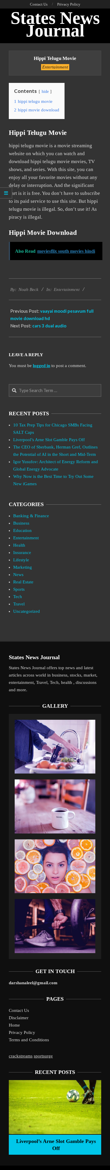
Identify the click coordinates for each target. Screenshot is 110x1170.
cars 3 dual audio (49, 325)
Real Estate (23, 582)
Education (22, 530)
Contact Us (19, 1010)
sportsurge (43, 1056)
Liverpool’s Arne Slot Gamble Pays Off (49, 439)
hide (45, 91)
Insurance (22, 552)
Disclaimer (18, 1017)
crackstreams (21, 1056)
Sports (19, 589)
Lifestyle (21, 560)
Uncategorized (26, 611)
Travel (19, 604)
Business (21, 523)
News (18, 574)
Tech (17, 596)
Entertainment (55, 67)
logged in (41, 365)
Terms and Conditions (29, 1039)
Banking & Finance (31, 515)
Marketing (22, 567)
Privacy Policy (22, 1032)
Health (19, 545)
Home (14, 1025)
